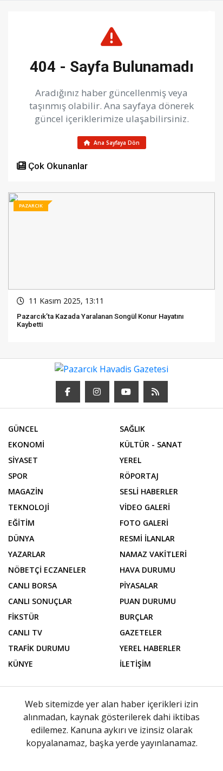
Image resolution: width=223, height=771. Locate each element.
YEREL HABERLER (150, 648)
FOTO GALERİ (144, 523)
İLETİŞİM (135, 664)
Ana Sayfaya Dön (116, 142)
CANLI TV (25, 632)
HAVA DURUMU (147, 570)
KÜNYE (20, 664)
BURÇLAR (136, 617)
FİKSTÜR (23, 617)
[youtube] (126, 392)
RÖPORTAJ (139, 476)
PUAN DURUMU (148, 601)
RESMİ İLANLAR (147, 538)
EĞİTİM (21, 523)
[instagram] (97, 392)
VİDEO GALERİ (145, 507)
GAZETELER (141, 632)
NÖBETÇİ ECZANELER (47, 570)
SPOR (18, 476)
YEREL (130, 460)
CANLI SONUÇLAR (40, 601)
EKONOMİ (26, 444)
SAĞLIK (132, 429)
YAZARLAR (26, 554)
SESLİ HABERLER (149, 491)
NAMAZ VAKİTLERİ (153, 554)
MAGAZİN (25, 491)
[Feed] (155, 392)
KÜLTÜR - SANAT (151, 444)
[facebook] (68, 392)
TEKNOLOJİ (28, 507)
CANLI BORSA (32, 585)
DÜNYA (21, 538)
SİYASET (23, 460)
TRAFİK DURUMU (39, 648)
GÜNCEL (23, 429)
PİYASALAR (139, 585)
